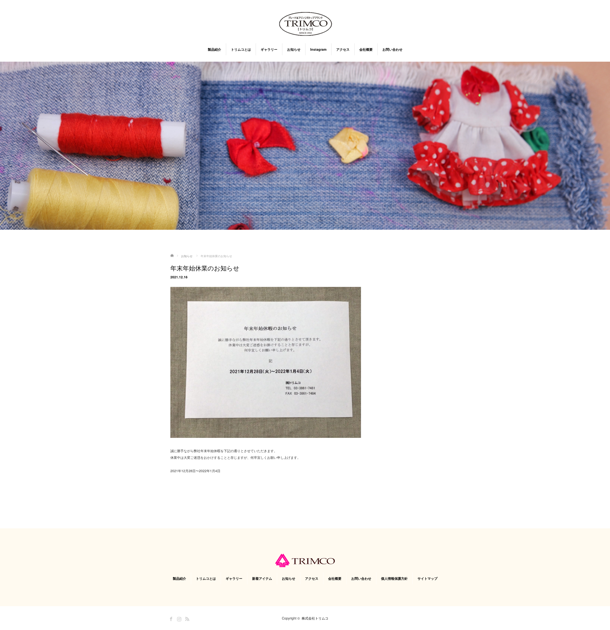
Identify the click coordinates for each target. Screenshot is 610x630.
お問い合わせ (392, 49)
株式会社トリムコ (315, 618)
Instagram (318, 49)
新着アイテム (262, 578)
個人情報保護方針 (394, 578)
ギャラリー (269, 49)
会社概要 (366, 49)
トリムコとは (241, 49)
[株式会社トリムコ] (305, 24)
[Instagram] (178, 618)
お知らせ (293, 49)
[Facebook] (170, 618)
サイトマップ (427, 578)
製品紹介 (214, 49)
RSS (186, 618)
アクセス (343, 49)
